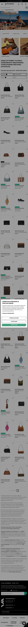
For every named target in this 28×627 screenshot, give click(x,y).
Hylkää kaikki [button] (14, 321)
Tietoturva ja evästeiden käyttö (8, 313)
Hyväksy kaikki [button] (14, 324)
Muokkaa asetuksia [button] (14, 318)
